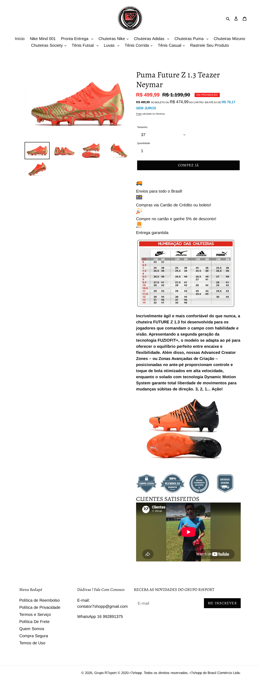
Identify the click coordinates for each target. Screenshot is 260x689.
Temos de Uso (32, 643)
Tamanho (142, 127)
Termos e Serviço (35, 614)
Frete (138, 114)
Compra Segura (33, 636)
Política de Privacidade (39, 607)
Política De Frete (34, 621)
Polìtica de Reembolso (39, 600)
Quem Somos (31, 628)
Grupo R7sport (106, 673)
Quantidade (143, 143)
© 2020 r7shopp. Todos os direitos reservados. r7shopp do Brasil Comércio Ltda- (179, 673)
